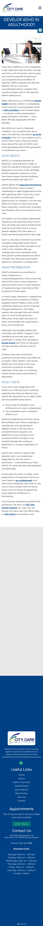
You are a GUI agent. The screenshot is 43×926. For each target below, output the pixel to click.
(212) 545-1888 (25, 843)
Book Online (21, 793)
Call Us (23, 924)
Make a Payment (21, 782)
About (22, 778)
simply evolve (8, 343)
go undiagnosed (24, 480)
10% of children (11, 110)
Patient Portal (21, 786)
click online (9, 514)
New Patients (21, 789)
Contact (21, 801)
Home (21, 775)
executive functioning (30, 185)
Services (21, 797)
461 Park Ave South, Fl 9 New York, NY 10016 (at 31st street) (21, 836)
